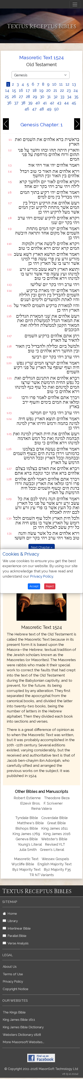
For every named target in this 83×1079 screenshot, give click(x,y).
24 (76, 90)
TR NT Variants (41, 875)
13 (74, 84)
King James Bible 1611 (19, 1020)
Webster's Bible (54, 839)
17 (28, 90)
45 (74, 102)
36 (9, 102)
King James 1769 (26, 834)
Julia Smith (28, 850)
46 (27, 109)
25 (7, 96)
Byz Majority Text (26, 869)
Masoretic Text (26, 859)
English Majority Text (54, 864)
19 (41, 90)
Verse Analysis (17, 943)
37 (16, 102)
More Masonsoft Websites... (23, 1042)
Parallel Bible (16, 936)
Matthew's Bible (30, 823)
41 (45, 102)
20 (48, 90)
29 (35, 96)
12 (67, 84)
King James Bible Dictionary (23, 1027)
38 (23, 102)
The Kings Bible (14, 1012)
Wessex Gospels (55, 859)
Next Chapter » (41, 547)
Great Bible (56, 823)
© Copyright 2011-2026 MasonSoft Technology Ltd (41, 1069)
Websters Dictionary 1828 (22, 1035)
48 (41, 109)
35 (76, 96)
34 (69, 96)
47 (34, 109)
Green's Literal (52, 850)
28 (28, 96)
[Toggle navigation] (74, 4)
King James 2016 (56, 834)
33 (62, 96)
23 (69, 90)
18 (34, 90)
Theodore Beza (56, 798)
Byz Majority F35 (57, 869)
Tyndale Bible (26, 818)
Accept (34, 586)
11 (61, 84)
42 (52, 102)
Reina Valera (41, 809)
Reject (50, 586)
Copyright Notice (15, 989)
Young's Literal (30, 844)
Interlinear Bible (18, 928)
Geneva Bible (27, 839)
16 (21, 90)
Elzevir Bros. (30, 803)
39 (30, 102)
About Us (10, 966)
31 (49, 96)
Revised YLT (55, 844)
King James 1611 (54, 828)
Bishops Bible (26, 828)
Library (12, 921)
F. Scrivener (53, 803)
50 (56, 109)
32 (55, 96)
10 (54, 84)
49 (49, 109)
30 (42, 96)
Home (11, 913)
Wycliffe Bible (22, 864)
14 (7, 90)
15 (14, 90)
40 (37, 102)
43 (59, 102)
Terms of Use (13, 974)
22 (62, 90)
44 (66, 102)
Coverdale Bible (54, 818)
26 (14, 96)
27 (21, 96)
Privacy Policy (13, 981)
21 (55, 90)
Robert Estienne (27, 798)
